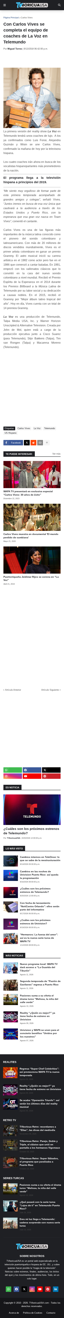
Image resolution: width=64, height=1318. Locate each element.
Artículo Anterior (13, 690)
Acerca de (14, 1313)
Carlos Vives (27, 17)
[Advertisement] (33, 59)
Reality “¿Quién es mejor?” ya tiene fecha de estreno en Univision (37, 1016)
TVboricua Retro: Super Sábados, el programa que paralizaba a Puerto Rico (39, 1161)
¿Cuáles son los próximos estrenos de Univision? (35, 922)
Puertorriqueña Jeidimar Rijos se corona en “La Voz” (31, 578)
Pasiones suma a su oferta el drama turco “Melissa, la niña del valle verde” (39, 999)
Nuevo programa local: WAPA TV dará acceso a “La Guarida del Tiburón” (39, 967)
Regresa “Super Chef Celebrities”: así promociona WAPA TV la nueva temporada (39, 1072)
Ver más (56, 454)
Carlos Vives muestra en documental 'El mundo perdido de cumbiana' (30, 536)
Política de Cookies (32, 1313)
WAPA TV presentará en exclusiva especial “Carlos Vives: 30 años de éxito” (28, 493)
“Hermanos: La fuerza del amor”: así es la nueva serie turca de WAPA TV (39, 937)
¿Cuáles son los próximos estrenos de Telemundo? (31, 831)
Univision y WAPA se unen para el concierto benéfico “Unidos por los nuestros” (39, 1033)
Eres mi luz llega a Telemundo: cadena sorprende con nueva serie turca (40, 1222)
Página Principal (11, 17)
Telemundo (49, 428)
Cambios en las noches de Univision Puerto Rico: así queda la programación (39, 874)
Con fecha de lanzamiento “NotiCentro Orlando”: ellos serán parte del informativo (39, 906)
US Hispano (10, 433)
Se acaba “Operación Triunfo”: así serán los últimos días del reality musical (39, 1103)
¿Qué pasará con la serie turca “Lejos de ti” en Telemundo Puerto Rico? (40, 1205)
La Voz (37, 428)
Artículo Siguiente (50, 690)
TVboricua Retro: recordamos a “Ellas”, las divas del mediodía (38, 1128)
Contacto (50, 1313)
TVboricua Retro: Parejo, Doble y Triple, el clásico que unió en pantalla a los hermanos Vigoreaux (40, 1144)
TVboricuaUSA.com (39, 1303)
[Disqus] (32, 635)
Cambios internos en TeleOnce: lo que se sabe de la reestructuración (40, 859)
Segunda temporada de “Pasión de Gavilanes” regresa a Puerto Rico (40, 983)
